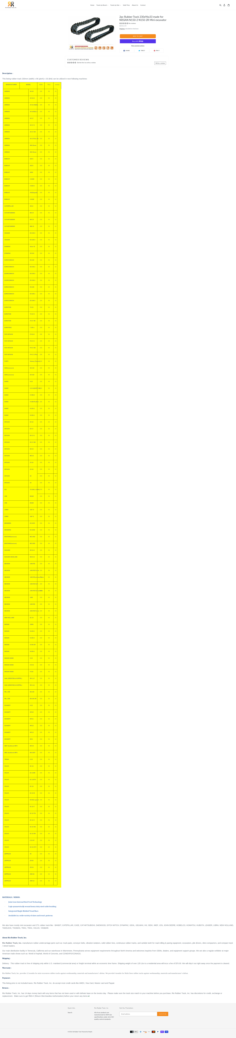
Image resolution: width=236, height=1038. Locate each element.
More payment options (137, 45)
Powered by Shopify (87, 1031)
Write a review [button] (160, 63)
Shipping (122, 28)
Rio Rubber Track (77, 1031)
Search (70, 1012)
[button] (124, 23)
